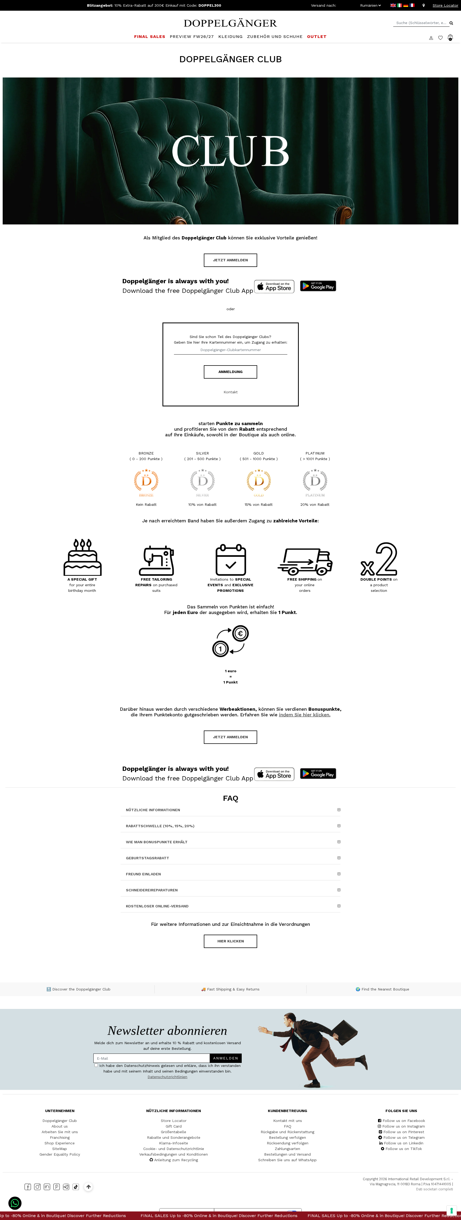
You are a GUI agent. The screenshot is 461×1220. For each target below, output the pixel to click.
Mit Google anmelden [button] (180, 658)
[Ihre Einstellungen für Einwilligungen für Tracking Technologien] (452, 1211)
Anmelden (207, 602)
